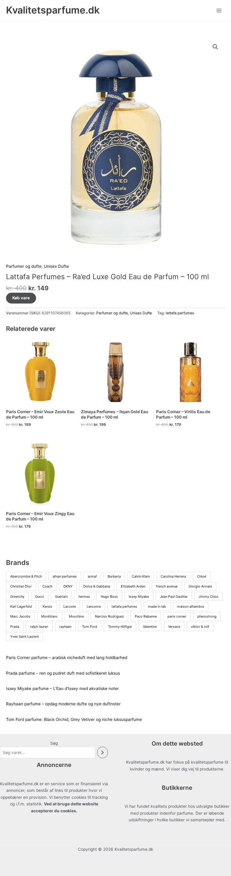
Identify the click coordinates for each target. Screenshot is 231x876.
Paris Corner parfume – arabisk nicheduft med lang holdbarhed (66, 657)
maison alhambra (190, 606)
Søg (54, 743)
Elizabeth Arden (133, 586)
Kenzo (47, 606)
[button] (215, 46)
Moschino (76, 616)
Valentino (150, 626)
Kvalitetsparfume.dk (53, 10)
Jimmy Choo (208, 596)
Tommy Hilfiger (120, 626)
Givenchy (17, 596)
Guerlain (61, 596)
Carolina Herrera (173, 576)
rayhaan (65, 626)
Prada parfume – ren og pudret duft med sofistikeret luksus (63, 673)
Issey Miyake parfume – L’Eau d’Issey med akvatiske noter (62, 688)
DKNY (67, 586)
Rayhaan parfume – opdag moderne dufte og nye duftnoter (63, 703)
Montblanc (49, 616)
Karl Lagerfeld (21, 606)
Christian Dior (21, 586)
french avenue (166, 586)
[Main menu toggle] (219, 10)
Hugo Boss (109, 596)
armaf (92, 576)
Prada (14, 626)
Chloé (201, 576)
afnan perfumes (65, 576)
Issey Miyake (139, 596)
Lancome (94, 606)
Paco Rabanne (146, 616)
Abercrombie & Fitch (26, 576)
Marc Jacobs (20, 616)
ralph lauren (39, 626)
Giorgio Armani (200, 586)
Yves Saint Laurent (24, 636)
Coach (47, 586)
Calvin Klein (141, 576)
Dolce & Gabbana (96, 586)
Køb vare (21, 297)
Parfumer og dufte (24, 266)
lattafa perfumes (180, 313)
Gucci (39, 596)
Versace (174, 626)
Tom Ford (89, 626)
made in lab (157, 606)
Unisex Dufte (56, 266)
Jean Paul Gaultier (174, 596)
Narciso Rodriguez (109, 616)
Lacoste (69, 606)
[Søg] (102, 752)
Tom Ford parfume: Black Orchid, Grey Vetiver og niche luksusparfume (74, 719)
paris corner (177, 616)
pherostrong (207, 616)
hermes (84, 596)
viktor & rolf (200, 626)
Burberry (114, 576)
